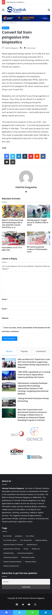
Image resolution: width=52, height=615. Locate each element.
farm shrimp (7, 536)
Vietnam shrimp (30, 562)
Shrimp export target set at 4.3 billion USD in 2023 (37, 222)
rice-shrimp (30, 536)
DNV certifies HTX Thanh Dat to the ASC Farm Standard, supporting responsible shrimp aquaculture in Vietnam (34, 363)
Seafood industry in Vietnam (13, 544)
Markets (13, 23)
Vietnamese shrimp (28, 557)
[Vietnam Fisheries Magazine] (16, 9)
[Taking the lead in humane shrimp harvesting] (9, 402)
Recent (9, 351)
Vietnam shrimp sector (11, 566)
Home (6, 23)
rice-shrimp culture (10, 540)
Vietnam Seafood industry (12, 562)
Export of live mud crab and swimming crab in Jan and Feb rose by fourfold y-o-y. (12, 224)
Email (5, 309)
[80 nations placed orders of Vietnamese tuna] (38, 238)
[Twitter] (12, 156)
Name (5, 299)
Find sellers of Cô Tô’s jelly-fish (12, 248)
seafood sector (32, 544)
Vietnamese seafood (10, 557)
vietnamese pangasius (25, 553)
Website (5, 318)
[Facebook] (6, 156)
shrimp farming (8, 553)
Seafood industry (41, 540)
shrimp (25, 549)
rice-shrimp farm (26, 540)
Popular (24, 351)
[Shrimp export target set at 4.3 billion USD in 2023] (38, 211)
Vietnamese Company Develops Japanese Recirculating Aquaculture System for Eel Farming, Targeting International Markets (33, 388)
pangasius (18, 536)
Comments (41, 351)
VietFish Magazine (11, 48)
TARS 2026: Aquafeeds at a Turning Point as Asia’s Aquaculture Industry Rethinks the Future (34, 375)
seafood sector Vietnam (11, 549)
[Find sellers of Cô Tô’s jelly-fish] (13, 238)
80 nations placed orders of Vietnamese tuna (37, 249)
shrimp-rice (36, 549)
